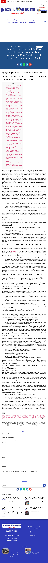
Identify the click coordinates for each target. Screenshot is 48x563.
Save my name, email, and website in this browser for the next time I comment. (20, 471)
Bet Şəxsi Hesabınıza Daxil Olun (12, 88)
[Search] (44, 485)
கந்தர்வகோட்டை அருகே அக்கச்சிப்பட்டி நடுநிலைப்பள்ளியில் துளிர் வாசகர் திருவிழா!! (38, 551)
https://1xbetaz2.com (15, 251)
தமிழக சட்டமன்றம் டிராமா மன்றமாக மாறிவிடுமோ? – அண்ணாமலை (19, 1)
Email (3, 461)
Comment (4, 442)
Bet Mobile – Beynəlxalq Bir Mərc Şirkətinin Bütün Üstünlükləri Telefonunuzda (14, 124)
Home (8, 19)
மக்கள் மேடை (26, 19)
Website (4, 466)
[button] (46, 1)
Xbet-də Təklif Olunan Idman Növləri (13, 153)
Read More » (4, 499)
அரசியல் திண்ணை (16, 19)
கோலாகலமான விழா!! (34, 511)
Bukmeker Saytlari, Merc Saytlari (12, 137)
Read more (12, 556)
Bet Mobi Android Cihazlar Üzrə (12, 151)
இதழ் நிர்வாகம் (23, 22)
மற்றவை (34, 19)
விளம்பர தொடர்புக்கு (13, 22)
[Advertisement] (24, 33)
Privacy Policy (32, 22)
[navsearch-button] (45, 21)
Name (3, 457)
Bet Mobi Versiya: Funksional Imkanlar (13, 101)
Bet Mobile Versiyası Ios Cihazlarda (13, 115)
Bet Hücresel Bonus (10, 139)
